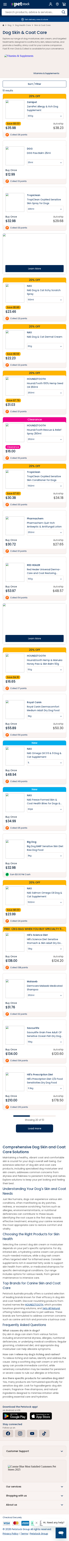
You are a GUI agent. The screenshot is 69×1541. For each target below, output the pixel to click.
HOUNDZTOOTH (34, 1304)
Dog (9, 25)
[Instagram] (20, 1433)
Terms (24, 1533)
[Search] (63, 12)
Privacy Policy (10, 1533)
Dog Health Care (23, 25)
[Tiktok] (44, 1433)
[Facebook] (8, 1433)
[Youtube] (32, 1433)
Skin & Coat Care (42, 25)
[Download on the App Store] (41, 1416)
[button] (34, 1451)
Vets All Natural (51, 1308)
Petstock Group (39, 1533)
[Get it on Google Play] (15, 1416)
